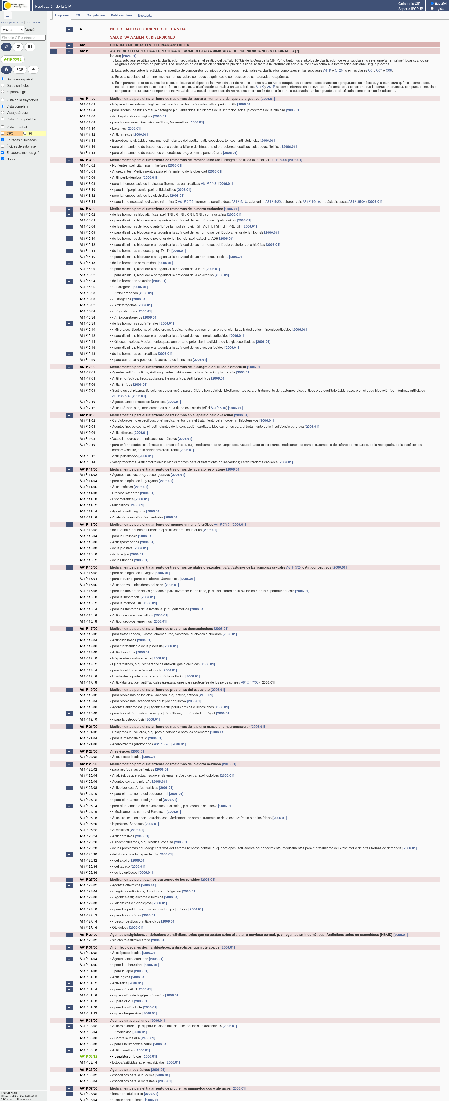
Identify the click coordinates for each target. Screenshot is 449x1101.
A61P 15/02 (88, 572)
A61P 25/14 (88, 805)
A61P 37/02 (88, 1093)
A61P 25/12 (88, 799)
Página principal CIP (12, 22)
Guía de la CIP (409, 3)
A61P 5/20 (87, 268)
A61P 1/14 (87, 140)
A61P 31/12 (88, 983)
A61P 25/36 (88, 872)
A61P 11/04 (88, 480)
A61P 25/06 (88, 781)
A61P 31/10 (88, 976)
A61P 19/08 (88, 713)
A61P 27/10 (88, 909)
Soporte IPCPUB (410, 8)
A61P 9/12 (87, 455)
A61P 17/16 (88, 676)
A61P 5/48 (208, 183)
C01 (371, 70)
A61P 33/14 (88, 1062)
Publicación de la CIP (53, 6)
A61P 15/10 (88, 596)
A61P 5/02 (87, 214)
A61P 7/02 (87, 372)
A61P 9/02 (87, 420)
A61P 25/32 (88, 860)
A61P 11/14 (88, 511)
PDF (20, 69)
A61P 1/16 (87, 146)
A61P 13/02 (88, 529)
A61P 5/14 (87, 250)
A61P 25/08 (88, 787)
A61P (84, 50)
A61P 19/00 (88, 689)
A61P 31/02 (88, 952)
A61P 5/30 (87, 299)
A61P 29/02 (88, 940)
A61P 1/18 (87, 152)
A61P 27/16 (88, 927)
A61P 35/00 (88, 1069)
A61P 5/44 (87, 341)
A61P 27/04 (121, 395)
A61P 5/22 (273, 201)
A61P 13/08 (88, 548)
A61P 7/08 (87, 390)
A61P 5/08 (87, 232)
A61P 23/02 (88, 756)
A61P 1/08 (87, 122)
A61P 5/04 (87, 220)
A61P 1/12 (87, 134)
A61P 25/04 (88, 775)
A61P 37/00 (88, 1088)
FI (30, 133)
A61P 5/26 (87, 286)
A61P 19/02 (88, 694)
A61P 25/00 (88, 763)
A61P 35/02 (88, 1074)
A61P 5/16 (87, 256)
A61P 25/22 (88, 829)
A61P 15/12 (88, 603)
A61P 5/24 (87, 280)
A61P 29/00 (88, 934)
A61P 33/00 (88, 1020)
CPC (10, 133)
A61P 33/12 (13, 59)
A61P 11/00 (88, 469)
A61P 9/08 (87, 438)
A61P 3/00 (87, 159)
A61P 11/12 (88, 505)
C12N (339, 70)
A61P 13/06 (88, 542)
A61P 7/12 (87, 407)
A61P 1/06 (87, 116)
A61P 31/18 (88, 1001)
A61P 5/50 (87, 359)
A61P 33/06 (88, 1038)
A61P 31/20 (88, 1007)
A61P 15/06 (88, 584)
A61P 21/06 (88, 744)
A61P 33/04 (88, 1031)
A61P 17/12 (88, 664)
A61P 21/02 (88, 731)
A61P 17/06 (88, 646)
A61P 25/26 (88, 842)
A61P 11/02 (88, 474)
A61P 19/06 (88, 707)
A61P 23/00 (88, 751)
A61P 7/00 (278, 159)
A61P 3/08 (87, 183)
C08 (389, 70)
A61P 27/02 (88, 885)
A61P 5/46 (87, 347)
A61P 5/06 (87, 226)
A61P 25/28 (88, 848)
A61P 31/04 (88, 958)
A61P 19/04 (88, 701)
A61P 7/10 (87, 401)
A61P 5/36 (87, 317)
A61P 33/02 (88, 1025)
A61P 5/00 (87, 208)
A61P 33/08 (88, 1044)
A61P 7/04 (87, 378)
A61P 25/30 (88, 854)
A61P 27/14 (88, 921)
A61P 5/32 (87, 305)
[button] (69, 29)
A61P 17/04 (88, 639)
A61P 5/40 (87, 329)
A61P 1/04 (87, 110)
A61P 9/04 (87, 426)
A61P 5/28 (87, 292)
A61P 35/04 (357, 201)
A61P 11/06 (88, 486)
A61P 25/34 (88, 866)
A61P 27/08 (88, 903)
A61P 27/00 (88, 879)
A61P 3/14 (87, 201)
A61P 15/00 (88, 567)
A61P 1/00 (87, 98)
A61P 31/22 (88, 1013)
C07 (379, 70)
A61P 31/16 (88, 995)
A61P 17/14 (88, 670)
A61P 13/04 (88, 535)
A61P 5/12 (87, 244)
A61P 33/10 (88, 1050)
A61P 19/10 (311, 201)
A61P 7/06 (87, 384)
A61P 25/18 (88, 817)
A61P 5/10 (87, 238)
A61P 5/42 (87, 335)
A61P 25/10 (88, 793)
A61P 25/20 (88, 823)
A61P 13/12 (88, 560)
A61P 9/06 (87, 432)
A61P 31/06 (88, 964)
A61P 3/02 (87, 165)
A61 (83, 45)
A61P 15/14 (88, 609)
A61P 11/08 (88, 492)
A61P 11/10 (88, 498)
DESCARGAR (33, 22)
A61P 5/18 (239, 201)
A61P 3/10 (87, 189)
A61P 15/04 (88, 578)
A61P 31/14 (88, 989)
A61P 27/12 (88, 915)
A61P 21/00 (88, 726)
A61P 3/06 (87, 177)
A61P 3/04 (87, 171)
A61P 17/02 (88, 633)
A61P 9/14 (87, 462)
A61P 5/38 (87, 323)
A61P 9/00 (87, 415)
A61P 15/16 (88, 615)
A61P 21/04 (88, 737)
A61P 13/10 (88, 554)
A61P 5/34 (87, 311)
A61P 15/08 (88, 590)
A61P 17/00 (88, 628)
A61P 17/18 (88, 682)
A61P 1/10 (87, 128)
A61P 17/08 (88, 652)
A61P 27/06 (88, 897)
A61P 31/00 (88, 947)
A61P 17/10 (88, 658)
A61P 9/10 (87, 444)
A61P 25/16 (88, 811)
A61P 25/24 (88, 835)
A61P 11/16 (88, 517)
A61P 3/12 (87, 195)
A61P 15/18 (88, 621)
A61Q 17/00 (250, 682)
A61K (327, 70)
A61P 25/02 (88, 769)
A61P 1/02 (87, 104)
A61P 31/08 (88, 970)
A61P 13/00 (88, 524)
